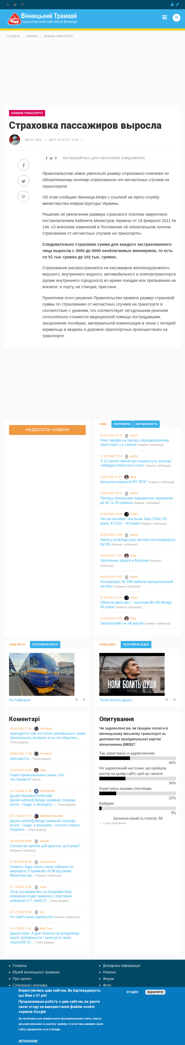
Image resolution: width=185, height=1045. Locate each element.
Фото (107, 985)
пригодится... (21, 758)
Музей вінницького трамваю (36, 972)
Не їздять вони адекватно (31, 917)
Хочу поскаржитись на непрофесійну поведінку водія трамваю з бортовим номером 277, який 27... (41, 896)
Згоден (132, 992)
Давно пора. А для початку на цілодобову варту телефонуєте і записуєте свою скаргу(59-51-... (44, 937)
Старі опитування (114, 823)
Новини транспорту (58, 36)
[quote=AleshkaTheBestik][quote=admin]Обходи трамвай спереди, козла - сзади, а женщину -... (43, 800)
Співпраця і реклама (30, 985)
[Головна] (42, 18)
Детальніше (28, 1041)
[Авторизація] (172, 4)
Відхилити (155, 992)
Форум (108, 979)
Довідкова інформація (121, 966)
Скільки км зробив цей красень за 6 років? (45, 846)
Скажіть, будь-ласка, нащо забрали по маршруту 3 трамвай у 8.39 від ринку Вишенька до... (41, 871)
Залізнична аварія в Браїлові (124, 560)
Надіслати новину (47, 429)
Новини (31, 36)
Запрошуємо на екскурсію (122, 623)
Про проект (22, 979)
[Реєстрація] (177, 4)
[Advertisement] (92, 73)
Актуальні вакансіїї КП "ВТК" (123, 482)
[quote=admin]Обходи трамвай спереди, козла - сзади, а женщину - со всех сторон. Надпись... (45, 825)
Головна (13, 36)
